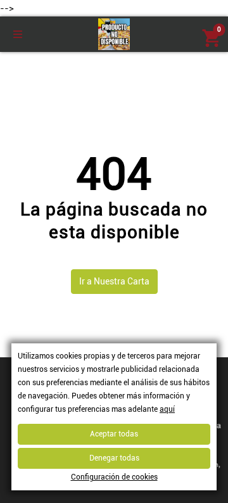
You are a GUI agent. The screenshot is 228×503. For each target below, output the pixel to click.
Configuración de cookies (114, 477)
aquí (167, 409)
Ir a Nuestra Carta (114, 281)
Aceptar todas (114, 434)
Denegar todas (114, 458)
